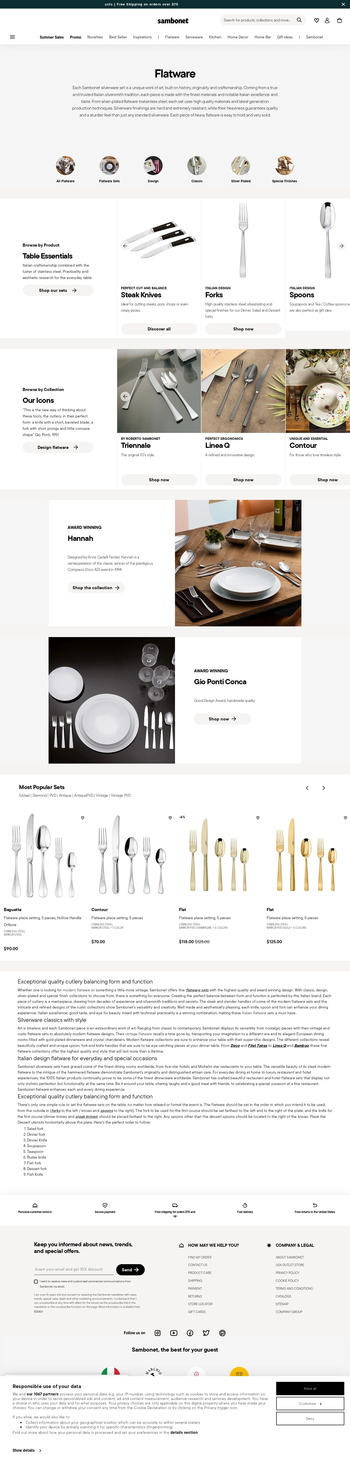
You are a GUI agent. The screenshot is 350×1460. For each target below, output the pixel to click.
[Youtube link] (174, 1333)
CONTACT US (197, 1264)
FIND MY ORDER (199, 1257)
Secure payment (105, 1212)
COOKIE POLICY (287, 1280)
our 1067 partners (43, 1394)
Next (341, 246)
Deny (310, 1418)
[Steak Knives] (159, 240)
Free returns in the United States (315, 1212)
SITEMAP (282, 1304)
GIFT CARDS (197, 1311)
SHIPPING (195, 1280)
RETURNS (195, 1296)
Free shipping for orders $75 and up (175, 1214)
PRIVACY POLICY (287, 1272)
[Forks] (243, 240)
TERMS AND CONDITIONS (294, 1288)
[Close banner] (343, 4)
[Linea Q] (243, 391)
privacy (38, 1310)
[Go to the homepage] (173, 20)
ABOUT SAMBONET (290, 1257)
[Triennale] (159, 391)
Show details (24, 1450)
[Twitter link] (206, 1333)
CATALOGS (283, 1296)
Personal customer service (34, 1212)
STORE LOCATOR (200, 1304)
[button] (172, 38)
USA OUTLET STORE (290, 1264)
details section (184, 1432)
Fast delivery (245, 1212)
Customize (307, 1403)
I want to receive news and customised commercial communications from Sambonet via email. (85, 1283)
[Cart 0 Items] (338, 20)
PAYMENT (195, 1288)
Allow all (310, 1388)
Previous (125, 246)
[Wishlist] (82, 819)
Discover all (159, 329)
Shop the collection (92, 587)
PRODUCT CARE (199, 1272)
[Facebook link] (190, 1333)
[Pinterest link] (222, 1333)
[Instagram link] (157, 1333)
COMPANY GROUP (289, 1311)
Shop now (243, 329)
